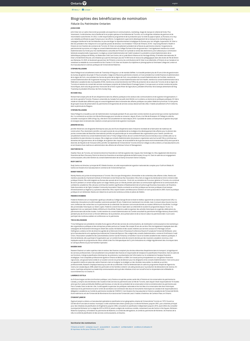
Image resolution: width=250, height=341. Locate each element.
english (175, 3)
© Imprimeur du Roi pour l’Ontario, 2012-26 (87, 329)
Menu (75, 9)
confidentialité (127, 327)
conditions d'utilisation (143, 327)
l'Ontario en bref (77, 327)
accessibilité (105, 327)
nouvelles (115, 327)
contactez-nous (92, 327)
